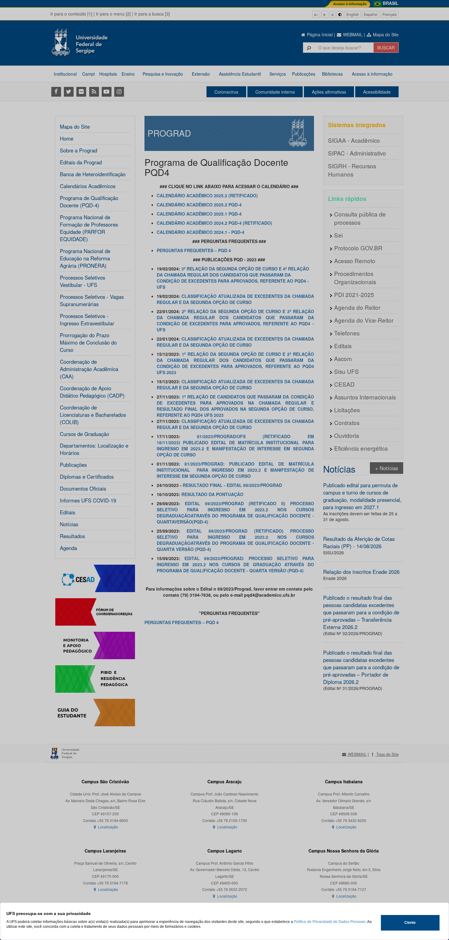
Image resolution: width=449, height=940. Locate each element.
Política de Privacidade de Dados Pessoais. (330, 922)
